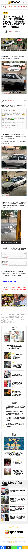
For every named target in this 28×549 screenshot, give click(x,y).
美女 (24, 6)
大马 (6, 6)
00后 (21, 6)
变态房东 (8, 316)
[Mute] (17, 242)
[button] (11, 227)
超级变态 (8, 322)
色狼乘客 (4, 322)
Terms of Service (20, 537)
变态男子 (3, 317)
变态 (10, 314)
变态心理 (3, 316)
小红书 (7, 93)
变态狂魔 (17, 316)
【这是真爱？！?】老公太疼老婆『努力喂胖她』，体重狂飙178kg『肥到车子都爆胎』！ (13, 289)
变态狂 (13, 316)
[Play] (3, 242)
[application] (11, 227)
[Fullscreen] (19, 242)
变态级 (8, 317)
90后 (18, 6)
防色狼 (13, 322)
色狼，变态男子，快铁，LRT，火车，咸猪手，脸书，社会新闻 (13, 320)
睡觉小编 (11, 31)
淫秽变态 (17, 317)
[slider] (10, 242)
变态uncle (14, 314)
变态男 (21, 316)
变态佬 (18, 314)
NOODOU (12, 541)
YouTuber (13, 6)
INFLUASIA (13, 542)
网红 (9, 6)
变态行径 (12, 317)
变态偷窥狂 (23, 314)
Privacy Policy (14, 538)
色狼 (21, 317)
